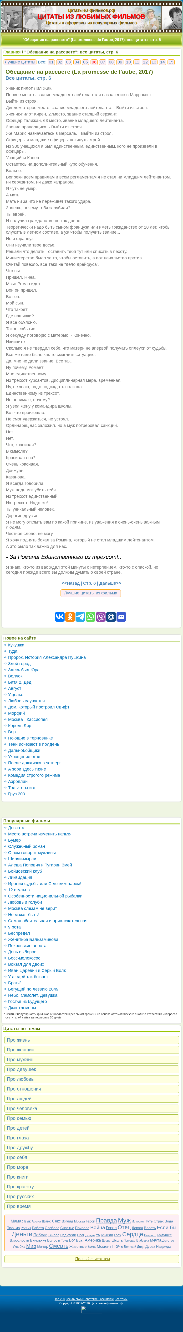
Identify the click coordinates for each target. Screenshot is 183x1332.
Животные (77, 1246)
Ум (98, 1235)
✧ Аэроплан (15, 781)
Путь (149, 1221)
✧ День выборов (19, 951)
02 (59, 62)
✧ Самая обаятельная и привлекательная (45, 920)
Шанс (46, 1221)
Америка (93, 1240)
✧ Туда (10, 651)
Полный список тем (92, 1259)
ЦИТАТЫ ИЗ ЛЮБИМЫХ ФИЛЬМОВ (91, 16)
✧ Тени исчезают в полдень (31, 744)
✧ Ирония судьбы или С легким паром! (42, 883)
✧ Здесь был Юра (21, 669)
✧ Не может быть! (21, 914)
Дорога (137, 1228)
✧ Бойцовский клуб (22, 871)
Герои (90, 1221)
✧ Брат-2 (12, 983)
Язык (26, 1221)
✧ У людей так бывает (25, 976)
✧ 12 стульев (16, 889)
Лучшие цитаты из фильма (90, 593)
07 (102, 62)
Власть (150, 1228)
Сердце (132, 1234)
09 (119, 62)
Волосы (53, 1240)
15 (171, 62)
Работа (38, 1228)
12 (145, 62)
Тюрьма (13, 1228)
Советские (90, 1299)
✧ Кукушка (13, 645)
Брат (80, 1240)
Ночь (117, 1246)
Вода (169, 1221)
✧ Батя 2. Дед (17, 682)
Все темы (121, 1299)
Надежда (163, 1246)
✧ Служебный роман (24, 846)
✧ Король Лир (17, 725)
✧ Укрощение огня (21, 756)
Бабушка (142, 1240)
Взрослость (19, 1240)
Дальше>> (110, 583)
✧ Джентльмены (19, 1007)
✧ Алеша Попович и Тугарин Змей (37, 865)
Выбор (53, 1235)
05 (85, 62)
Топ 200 (60, 1299)
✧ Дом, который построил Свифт (36, 707)
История (138, 1221)
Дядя (140, 1246)
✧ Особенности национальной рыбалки (42, 896)
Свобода (52, 1228)
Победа (40, 1235)
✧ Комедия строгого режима (31, 775)
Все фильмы (74, 1299)
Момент (104, 1246)
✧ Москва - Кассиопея (25, 719)
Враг (80, 1235)
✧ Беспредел (16, 933)
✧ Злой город (17, 663)
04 (77, 62)
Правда (106, 1220)
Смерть (58, 1246)
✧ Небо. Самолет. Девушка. (31, 995)
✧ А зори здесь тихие (24, 769)
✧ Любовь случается (24, 700)
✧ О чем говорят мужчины (29, 852)
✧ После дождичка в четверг (32, 762)
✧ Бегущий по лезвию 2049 (30, 989)
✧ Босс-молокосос (21, 958)
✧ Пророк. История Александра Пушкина (44, 657)
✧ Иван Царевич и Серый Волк (34, 970)
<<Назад (71, 583)
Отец (124, 1227)
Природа (82, 1228)
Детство (168, 1240)
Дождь (90, 1235)
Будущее (164, 1235)
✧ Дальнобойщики (21, 750)
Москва (79, 1221)
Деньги (22, 1234)
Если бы (166, 1227)
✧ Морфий (14, 713)
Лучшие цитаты (20, 62)
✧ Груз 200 (14, 794)
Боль (91, 1246)
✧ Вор (9, 731)
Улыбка (19, 1246)
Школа (117, 1240)
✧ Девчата (13, 827)
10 (128, 62)
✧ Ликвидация (17, 877)
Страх (159, 1221)
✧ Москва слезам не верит (30, 908)
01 (51, 62)
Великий (130, 1246)
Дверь (106, 1240)
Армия (36, 1221)
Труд (64, 1240)
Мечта (155, 1240)
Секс (56, 1221)
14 (162, 62)
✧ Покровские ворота (24, 945)
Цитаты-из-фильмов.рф (91, 10)
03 (68, 62)
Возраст (150, 1235)
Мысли (107, 1235)
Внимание (38, 1240)
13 (154, 62)
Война (97, 1227)
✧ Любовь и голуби (22, 902)
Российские (106, 1299)
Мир (31, 1246)
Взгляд (67, 1221)
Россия (26, 1228)
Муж (124, 1220)
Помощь (129, 1240)
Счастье (67, 1228)
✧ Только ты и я (19, 787)
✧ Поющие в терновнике (28, 738)
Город (111, 1228)
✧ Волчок (12, 676)
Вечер (42, 1246)
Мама (16, 1221)
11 (137, 62)
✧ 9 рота (12, 927)
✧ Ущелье (13, 694)
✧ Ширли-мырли (19, 858)
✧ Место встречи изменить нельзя (37, 834)
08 (111, 62)
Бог (72, 1240)
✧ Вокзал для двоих (23, 964)
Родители (68, 1235)
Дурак (150, 1246)
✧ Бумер (12, 840)
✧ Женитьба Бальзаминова (30, 939)
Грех (117, 1235)
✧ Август (12, 688)
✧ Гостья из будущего (25, 1001)
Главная (12, 52)
